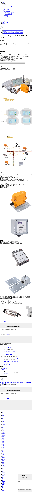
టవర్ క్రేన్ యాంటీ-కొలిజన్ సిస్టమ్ (9, 12)
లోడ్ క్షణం (27, 382)
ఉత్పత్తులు (3, 10)
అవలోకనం (5, 4)
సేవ (2, 19)
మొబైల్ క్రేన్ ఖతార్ (23, 382)
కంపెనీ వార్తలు (4, 369)
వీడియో (5, 21)
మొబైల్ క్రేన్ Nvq (19, 382)
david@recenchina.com (5, 374)
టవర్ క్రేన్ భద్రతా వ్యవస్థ (7, 11)
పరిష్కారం (5, 8)
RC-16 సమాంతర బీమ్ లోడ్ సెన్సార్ (9, 351)
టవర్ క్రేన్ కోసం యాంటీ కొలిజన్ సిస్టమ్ (11, 382)
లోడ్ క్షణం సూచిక (6, 15)
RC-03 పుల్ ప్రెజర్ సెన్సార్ (8, 364)
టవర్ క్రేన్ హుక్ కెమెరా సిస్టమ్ (9, 13)
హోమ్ (3, 2)
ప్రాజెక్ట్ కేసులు (3, 23)
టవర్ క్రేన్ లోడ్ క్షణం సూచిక (8, 14)
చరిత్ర (4, 5)
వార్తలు (3, 20)
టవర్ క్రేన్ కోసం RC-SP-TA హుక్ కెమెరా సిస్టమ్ (11, 361)
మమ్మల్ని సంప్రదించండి (5, 22)
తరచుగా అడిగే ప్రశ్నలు (6, 9)
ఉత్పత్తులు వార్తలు (4, 368)
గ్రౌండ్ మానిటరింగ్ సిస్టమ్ (7, 347)
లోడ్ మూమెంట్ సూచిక (3, 382)
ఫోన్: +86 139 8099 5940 (5, 373)
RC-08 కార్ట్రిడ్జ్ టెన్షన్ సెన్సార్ (8, 354)
